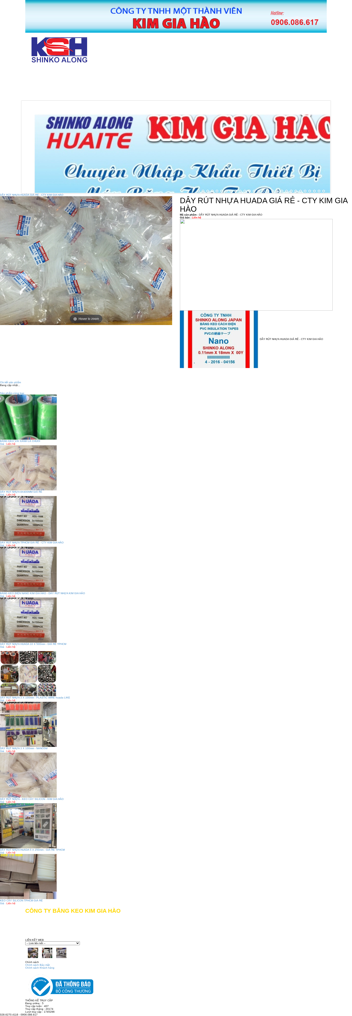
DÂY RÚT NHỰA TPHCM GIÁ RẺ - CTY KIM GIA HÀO (32, 542)
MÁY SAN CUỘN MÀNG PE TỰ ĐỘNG (249, 83)
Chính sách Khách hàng (39, 967)
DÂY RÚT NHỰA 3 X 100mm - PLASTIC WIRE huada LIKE (35, 697)
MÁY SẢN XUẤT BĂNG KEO (168, 83)
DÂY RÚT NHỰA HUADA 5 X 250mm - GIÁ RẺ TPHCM (32, 849)
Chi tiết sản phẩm (10, 382)
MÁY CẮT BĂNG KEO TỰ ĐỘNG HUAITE (156, 71)
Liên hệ (170, 94)
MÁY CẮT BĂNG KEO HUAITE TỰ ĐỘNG (254, 71)
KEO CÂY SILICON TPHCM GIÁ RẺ (21, 900)
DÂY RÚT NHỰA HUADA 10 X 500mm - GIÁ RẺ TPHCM (33, 644)
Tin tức (136, 94)
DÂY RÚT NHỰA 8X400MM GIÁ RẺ (21, 491)
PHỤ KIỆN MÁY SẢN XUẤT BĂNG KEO (72, 94)
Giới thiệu (87, 71)
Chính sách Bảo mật (37, 964)
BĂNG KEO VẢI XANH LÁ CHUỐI (20, 441)
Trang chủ (46, 71)
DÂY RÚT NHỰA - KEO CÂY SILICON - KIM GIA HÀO (32, 799)
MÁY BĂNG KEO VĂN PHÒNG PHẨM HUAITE (78, 83)
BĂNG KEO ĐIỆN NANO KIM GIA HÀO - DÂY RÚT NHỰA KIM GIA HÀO (42, 593)
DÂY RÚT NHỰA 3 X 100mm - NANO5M (23, 748)
